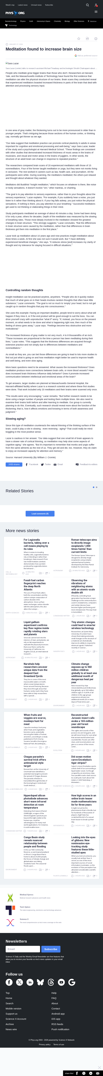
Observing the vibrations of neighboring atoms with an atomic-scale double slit (83, 586)
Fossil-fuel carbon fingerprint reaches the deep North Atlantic (35, 585)
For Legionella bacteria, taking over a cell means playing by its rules (36, 544)
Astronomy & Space (43, 21)
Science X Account (16, 1019)
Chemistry (57, 21)
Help (54, 993)
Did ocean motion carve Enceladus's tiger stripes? (81, 759)
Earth (31, 21)
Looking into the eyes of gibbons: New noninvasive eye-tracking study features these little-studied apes (83, 845)
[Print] (95, 38)
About (55, 1003)
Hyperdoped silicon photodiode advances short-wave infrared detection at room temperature (36, 801)
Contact (56, 1008)
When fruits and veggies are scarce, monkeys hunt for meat (35, 720)
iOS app (56, 1019)
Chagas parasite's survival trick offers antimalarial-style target (35, 761)
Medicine (93, 21)
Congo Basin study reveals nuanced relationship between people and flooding (35, 842)
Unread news (36, 5)
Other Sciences (79, 21)
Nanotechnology (10, 21)
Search (9, 1003)
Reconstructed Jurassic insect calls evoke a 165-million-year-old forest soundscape (82, 721)
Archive (10, 1024)
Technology (13, 25)
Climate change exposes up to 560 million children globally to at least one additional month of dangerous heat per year (84, 673)
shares (14, 464)
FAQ (54, 998)
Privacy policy (44, 1044)
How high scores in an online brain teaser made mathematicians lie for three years (83, 800)
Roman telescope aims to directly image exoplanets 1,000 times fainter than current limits (84, 546)
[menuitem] (10, 21)
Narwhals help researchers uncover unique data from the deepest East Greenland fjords (35, 670)
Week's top (10, 5)
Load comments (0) (40, 514)
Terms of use (58, 1044)
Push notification (60, 1029)
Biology (67, 21)
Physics (22, 21)
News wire (11, 1029)
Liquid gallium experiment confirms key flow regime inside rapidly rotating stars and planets (36, 628)
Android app (58, 1013)
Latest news (23, 5)
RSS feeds (57, 1024)
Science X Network (66, 1040)
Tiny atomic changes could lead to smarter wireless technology (83, 625)
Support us (11, 1013)
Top (8, 993)
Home (9, 998)
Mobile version (13, 1008)
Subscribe (49, 5)
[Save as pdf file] (87, 38)
